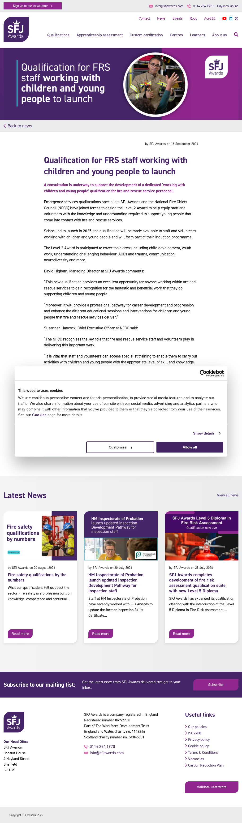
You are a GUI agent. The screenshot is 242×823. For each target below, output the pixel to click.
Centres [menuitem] (176, 35)
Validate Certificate (212, 786)
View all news (227, 495)
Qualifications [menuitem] (58, 35)
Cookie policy (198, 745)
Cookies (39, 415)
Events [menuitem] (178, 18)
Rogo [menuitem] (193, 18)
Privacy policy (199, 739)
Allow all (190, 447)
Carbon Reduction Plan (206, 765)
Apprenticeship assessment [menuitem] (100, 35)
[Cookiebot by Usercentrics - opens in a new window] (203, 373)
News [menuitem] (161, 18)
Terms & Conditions (203, 752)
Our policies (197, 726)
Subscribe (216, 684)
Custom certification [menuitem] (146, 35)
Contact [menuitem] (144, 18)
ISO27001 (195, 733)
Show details (204, 433)
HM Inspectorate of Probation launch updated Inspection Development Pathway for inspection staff (115, 583)
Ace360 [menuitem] (209, 18)
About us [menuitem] (219, 35)
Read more (20, 633)
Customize (117, 447)
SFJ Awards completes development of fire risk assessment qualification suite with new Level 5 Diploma (197, 583)
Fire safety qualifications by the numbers (37, 577)
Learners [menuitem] (197, 35)
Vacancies (196, 758)
